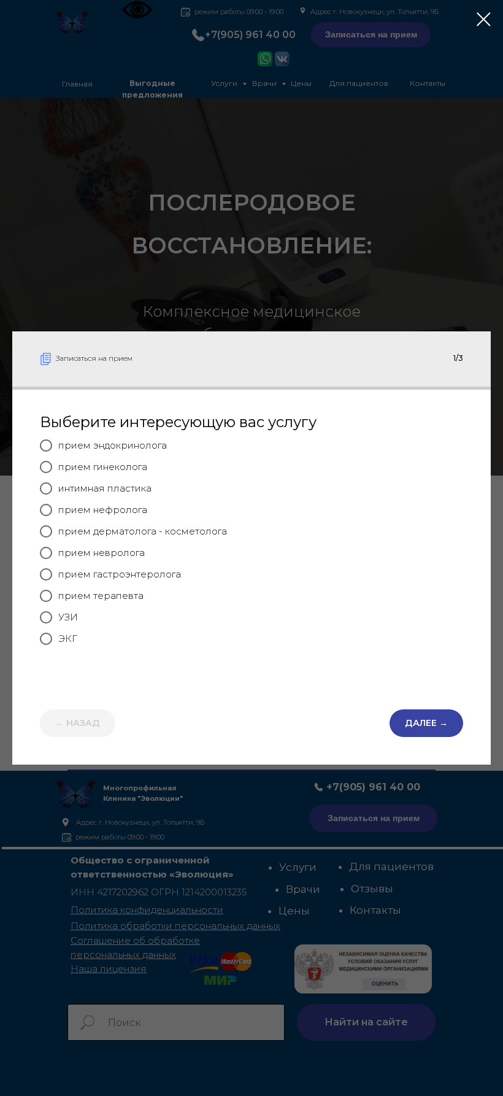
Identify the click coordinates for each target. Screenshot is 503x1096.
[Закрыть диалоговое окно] (483, 19)
